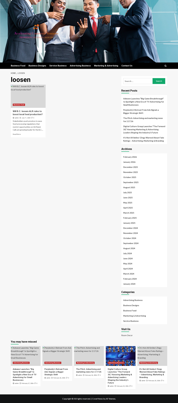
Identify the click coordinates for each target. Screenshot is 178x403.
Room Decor (127, 335)
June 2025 (128, 197)
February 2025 (130, 218)
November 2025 (130, 172)
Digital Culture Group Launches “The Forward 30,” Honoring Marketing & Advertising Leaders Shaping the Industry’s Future (144, 129)
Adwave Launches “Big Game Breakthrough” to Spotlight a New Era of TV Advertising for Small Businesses (143, 101)
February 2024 (130, 279)
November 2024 (130, 233)
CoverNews (97, 398)
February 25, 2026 (122, 386)
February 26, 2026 (59, 378)
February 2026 (130, 157)
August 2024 (129, 248)
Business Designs (37, 65)
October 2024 (129, 238)
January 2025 (129, 223)
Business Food (18, 65)
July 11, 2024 (26, 118)
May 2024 (127, 263)
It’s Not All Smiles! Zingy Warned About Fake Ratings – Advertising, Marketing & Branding (143, 139)
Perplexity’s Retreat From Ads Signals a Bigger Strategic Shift (141, 111)
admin (17, 118)
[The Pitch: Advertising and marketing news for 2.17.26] (89, 356)
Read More (17, 134)
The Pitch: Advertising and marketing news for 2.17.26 (143, 119)
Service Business (58, 65)
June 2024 (128, 258)
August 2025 (129, 187)
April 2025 (128, 208)
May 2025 (127, 202)
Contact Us (126, 65)
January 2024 (129, 284)
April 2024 (128, 268)
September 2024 (131, 243)
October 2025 (129, 177)
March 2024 (128, 274)
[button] (165, 66)
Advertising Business (80, 65)
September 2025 (131, 182)
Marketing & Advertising (106, 65)
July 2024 (127, 253)
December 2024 (130, 228)
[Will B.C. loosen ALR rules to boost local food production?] (28, 96)
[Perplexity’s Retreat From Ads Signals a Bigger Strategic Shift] (57, 356)
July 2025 (127, 192)
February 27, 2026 (27, 383)
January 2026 (129, 162)
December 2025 (130, 167)
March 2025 (128, 213)
